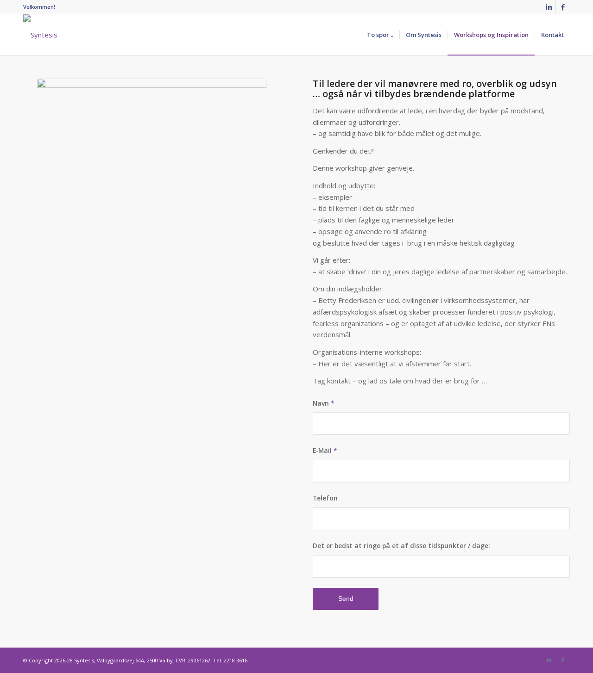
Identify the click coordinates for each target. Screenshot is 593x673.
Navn (323, 403)
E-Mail (325, 450)
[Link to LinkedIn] (548, 7)
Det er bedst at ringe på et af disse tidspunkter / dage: (401, 545)
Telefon (325, 498)
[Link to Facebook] (563, 7)
